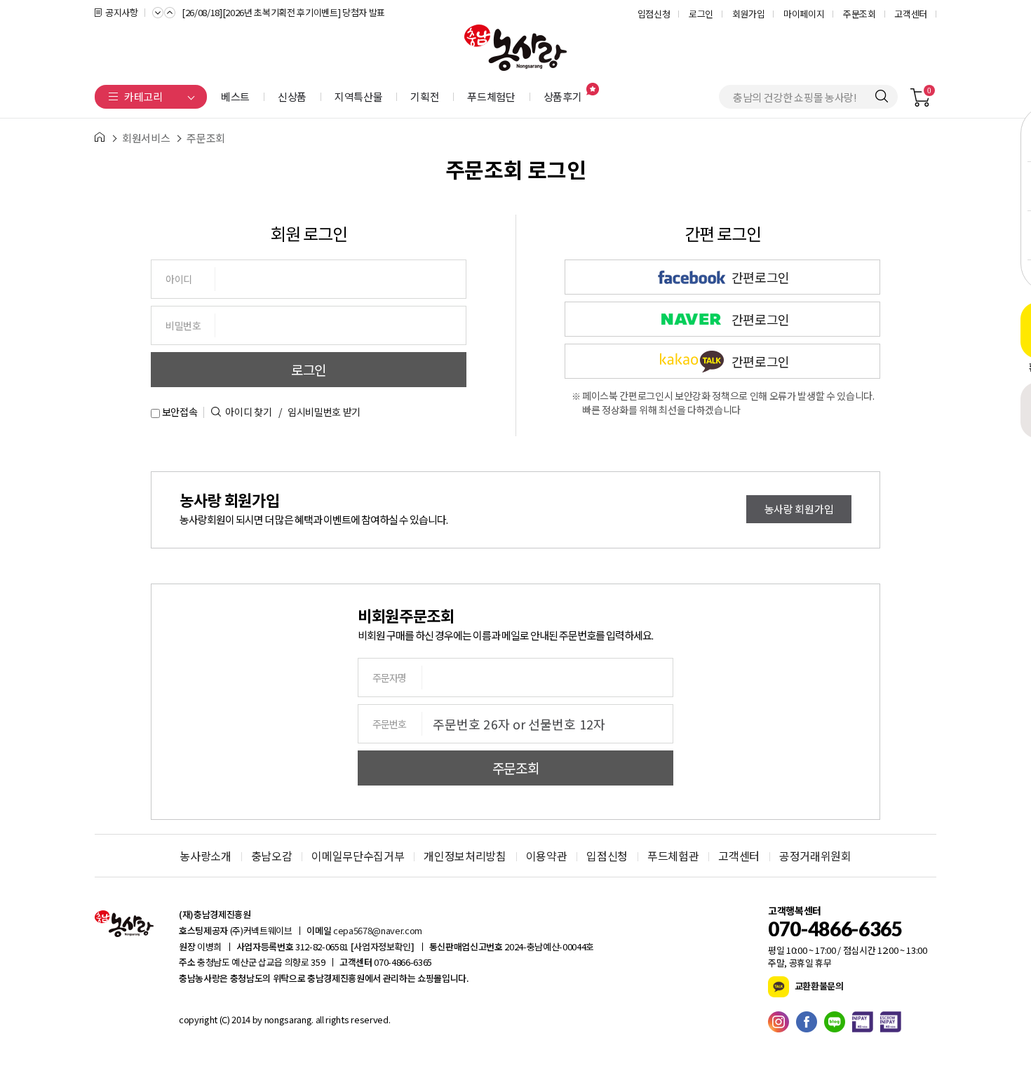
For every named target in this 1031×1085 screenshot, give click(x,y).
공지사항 (121, 12)
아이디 (179, 279)
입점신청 (654, 13)
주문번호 (389, 724)
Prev (157, 11)
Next (169, 11)
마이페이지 (803, 13)
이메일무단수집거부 (357, 855)
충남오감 (271, 855)
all (319, 1019)
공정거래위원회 (815, 855)
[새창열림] (782, 1021)
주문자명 (389, 677)
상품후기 (563, 96)
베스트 (235, 96)
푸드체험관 (673, 855)
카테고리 (143, 96)
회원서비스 (146, 138)
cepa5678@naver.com (377, 930)
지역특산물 (358, 96)
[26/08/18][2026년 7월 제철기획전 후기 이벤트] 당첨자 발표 (287, 24)
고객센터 (910, 13)
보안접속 (178, 412)
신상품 (292, 96)
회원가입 (748, 13)
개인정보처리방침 (465, 855)
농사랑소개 (205, 855)
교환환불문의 (818, 985)
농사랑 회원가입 (798, 508)
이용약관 (546, 855)
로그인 (701, 13)
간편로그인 (677, 277)
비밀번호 (183, 325)
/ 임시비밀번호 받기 (319, 412)
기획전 (424, 96)
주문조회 (859, 13)
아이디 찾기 (248, 412)
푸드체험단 (491, 96)
